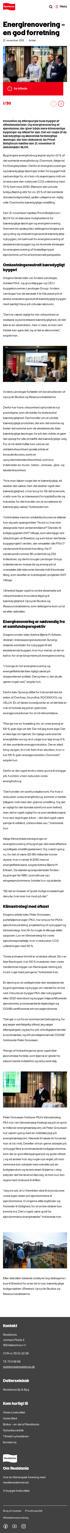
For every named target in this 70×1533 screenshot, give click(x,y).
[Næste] (61, 104)
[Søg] (51, 7)
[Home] (9, 6)
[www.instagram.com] (23, 1526)
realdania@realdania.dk (19, 1367)
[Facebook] (5, 1526)
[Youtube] (14, 1526)
